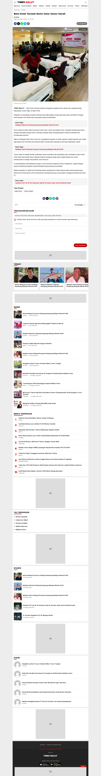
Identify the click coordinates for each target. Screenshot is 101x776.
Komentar (83, 23)
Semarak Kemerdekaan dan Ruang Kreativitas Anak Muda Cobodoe (46, 692)
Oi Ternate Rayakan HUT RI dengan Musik (38, 615)
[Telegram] (25, 23)
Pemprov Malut (21, 523)
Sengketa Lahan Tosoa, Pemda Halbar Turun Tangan (42, 363)
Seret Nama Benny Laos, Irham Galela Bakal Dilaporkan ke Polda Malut (44, 435)
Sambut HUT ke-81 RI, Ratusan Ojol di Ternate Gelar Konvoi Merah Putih (43, 183)
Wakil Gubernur (22, 526)
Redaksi (16, 17)
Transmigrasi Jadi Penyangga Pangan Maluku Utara (41, 383)
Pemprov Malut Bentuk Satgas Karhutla (37, 343)
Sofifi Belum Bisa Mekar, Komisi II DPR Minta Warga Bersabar (41, 471)
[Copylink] (28, 23)
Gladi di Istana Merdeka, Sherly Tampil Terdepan (36, 418)
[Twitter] (18, 23)
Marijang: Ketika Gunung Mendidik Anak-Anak (39, 403)
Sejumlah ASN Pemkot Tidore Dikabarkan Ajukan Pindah (39, 430)
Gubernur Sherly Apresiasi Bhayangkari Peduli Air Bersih (43, 323)
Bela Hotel (18, 191)
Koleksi (23, 10)
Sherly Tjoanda (21, 517)
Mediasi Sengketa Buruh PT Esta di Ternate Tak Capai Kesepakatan (46, 701)
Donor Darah (28, 191)
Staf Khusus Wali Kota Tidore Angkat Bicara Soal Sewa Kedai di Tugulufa (45, 459)
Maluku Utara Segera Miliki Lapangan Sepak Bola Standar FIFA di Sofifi (44, 447)
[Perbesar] (50, 100)
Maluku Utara (21, 529)
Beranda (16, 10)
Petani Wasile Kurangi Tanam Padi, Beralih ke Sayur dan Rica (44, 682)
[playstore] (56, 764)
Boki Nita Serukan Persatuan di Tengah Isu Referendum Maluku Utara (48, 373)
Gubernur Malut (22, 520)
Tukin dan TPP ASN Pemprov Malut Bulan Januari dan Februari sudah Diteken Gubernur (50, 465)
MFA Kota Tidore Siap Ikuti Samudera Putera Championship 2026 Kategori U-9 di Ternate (52, 393)
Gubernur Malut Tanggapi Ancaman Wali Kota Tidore (38, 453)
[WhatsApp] (21, 23)
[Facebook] (15, 23)
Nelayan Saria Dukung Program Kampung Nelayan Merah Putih (39, 149)
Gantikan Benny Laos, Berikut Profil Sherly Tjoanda (37, 424)
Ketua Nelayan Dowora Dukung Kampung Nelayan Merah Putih (26, 285)
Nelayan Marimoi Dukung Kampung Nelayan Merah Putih (36, 125)
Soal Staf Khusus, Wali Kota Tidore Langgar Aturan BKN (39, 441)
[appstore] (44, 764)
